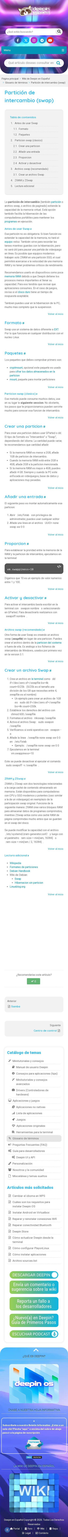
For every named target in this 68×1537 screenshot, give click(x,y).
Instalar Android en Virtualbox (31, 1212)
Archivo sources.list (25, 1260)
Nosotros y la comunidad (28, 1170)
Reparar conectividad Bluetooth (32, 1225)
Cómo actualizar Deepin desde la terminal (33, 1240)
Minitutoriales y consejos (28, 1061)
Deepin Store (20, 1231)
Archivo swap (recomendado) (31, 168)
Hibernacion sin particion (29, 882)
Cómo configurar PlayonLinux (31, 1248)
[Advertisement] (34, 931)
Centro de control (45, 1030)
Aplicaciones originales (31, 1125)
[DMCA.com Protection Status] (34, 1457)
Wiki (42, 1528)
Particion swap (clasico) (28, 140)
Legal (28, 1533)
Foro (29, 1528)
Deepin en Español (13, 1520)
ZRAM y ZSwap (24, 180)
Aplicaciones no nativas (30, 1107)
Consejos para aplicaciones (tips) (37, 1073)
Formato (23, 128)
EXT (56, 329)
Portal (16, 1528)
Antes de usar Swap (26, 123)
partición (56, 201)
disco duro (24, 292)
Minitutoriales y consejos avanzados (31, 1082)
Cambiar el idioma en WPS (29, 1195)
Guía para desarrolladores (29, 1151)
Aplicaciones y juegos (26, 1100)
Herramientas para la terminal (34, 1132)
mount (13, 379)
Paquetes (24, 134)
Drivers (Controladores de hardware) (32, 1092)
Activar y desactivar (30, 163)
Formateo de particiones (24, 867)
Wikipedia (15, 863)
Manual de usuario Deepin (32, 1067)
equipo (9, 241)
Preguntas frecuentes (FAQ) (30, 1144)
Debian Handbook (20, 871)
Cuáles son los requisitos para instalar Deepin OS (31, 1204)
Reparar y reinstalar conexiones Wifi (35, 1219)
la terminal (37, 678)
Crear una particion (29, 146)
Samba (15, 1006)
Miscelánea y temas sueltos (30, 1176)
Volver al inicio (55, 314)
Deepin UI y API (25, 1157)
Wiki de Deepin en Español (36, 78)
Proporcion (25, 157)
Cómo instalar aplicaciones (29, 1254)
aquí (25, 1429)
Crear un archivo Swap (31, 174)
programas (11, 221)
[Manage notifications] (7, 1529)
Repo (55, 1528)
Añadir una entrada (29, 151)
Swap (18, 878)
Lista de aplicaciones (29, 1113)
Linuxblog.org (17, 886)
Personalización (22, 1163)
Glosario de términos (16, 82)
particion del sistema (49, 642)
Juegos (21, 1119)
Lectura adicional (24, 186)
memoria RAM (13, 276)
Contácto (43, 1533)
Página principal (10, 78)
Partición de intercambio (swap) (48, 82)
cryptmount (16, 367)
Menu (7, 50)
